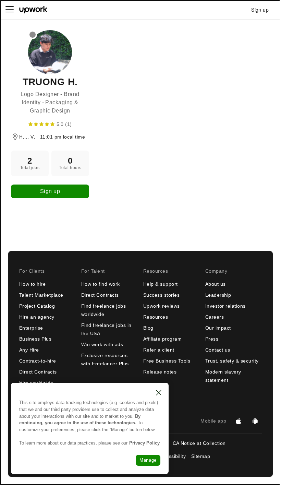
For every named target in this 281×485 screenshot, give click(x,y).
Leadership (218, 295)
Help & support (160, 284)
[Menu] (9, 9)
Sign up (50, 191)
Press (211, 339)
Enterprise (31, 328)
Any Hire (29, 350)
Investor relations (225, 306)
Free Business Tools (166, 361)
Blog (148, 328)
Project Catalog (37, 306)
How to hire (32, 284)
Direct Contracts (38, 372)
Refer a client (158, 350)
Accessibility (172, 456)
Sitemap (200, 456)
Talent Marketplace (41, 295)
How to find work (100, 284)
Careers (214, 317)
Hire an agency (36, 317)
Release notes (159, 372)
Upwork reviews (161, 306)
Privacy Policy (144, 443)
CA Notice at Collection (199, 443)
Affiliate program (162, 339)
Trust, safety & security (232, 361)
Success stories (161, 295)
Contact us (217, 350)
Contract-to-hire (37, 361)
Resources (155, 317)
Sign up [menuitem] (260, 9)
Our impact (218, 328)
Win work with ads (102, 344)
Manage (148, 460)
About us (215, 284)
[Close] (159, 393)
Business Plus (35, 339)
